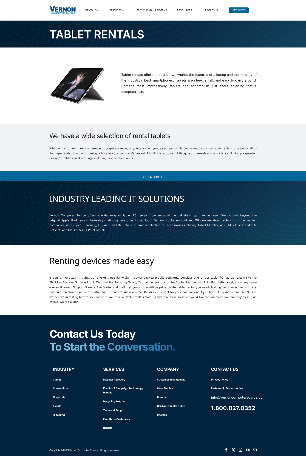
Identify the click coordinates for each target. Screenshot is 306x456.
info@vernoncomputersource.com (238, 397)
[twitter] (233, 450)
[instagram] (240, 450)
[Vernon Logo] (62, 7)
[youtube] (248, 450)
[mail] (255, 450)
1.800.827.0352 (233, 408)
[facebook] (226, 450)
